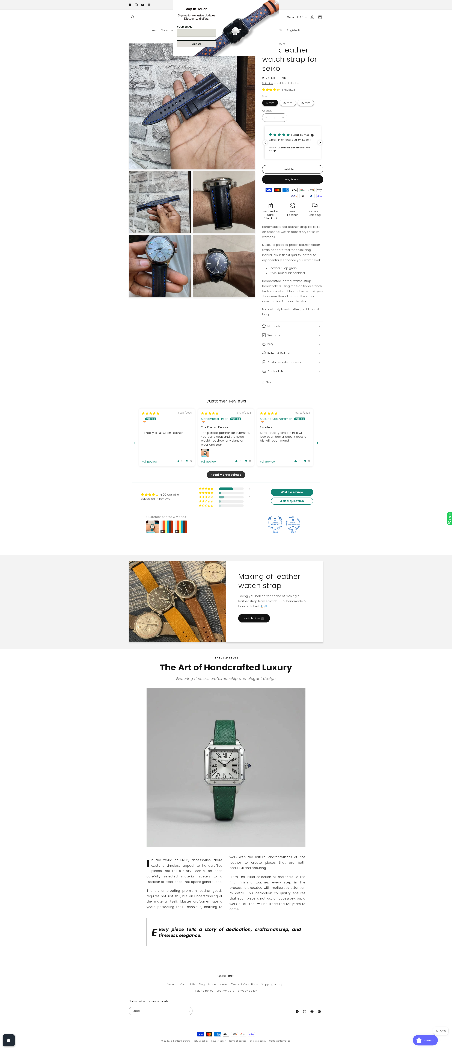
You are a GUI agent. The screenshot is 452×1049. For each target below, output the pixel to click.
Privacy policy (218, 1040)
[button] (133, 17)
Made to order (218, 984)
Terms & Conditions (244, 984)
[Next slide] (317, 443)
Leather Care (225, 990)
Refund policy (204, 990)
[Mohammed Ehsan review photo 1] (205, 452)
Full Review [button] (149, 462)
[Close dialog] (276, 3)
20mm (287, 103)
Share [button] (269, 382)
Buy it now (292, 179)
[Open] (9, 1040)
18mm (270, 103)
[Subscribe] (188, 1011)
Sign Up (196, 43)
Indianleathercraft (180, 1040)
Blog (202, 984)
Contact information (279, 1040)
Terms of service (237, 1040)
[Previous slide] (134, 443)
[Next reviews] (320, 142)
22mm (305, 103)
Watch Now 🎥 (254, 618)
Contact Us (187, 984)
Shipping (267, 83)
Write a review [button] (292, 492)
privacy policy (247, 990)
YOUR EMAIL (184, 26)
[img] (150, 413)
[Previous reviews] (265, 142)
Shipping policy (271, 984)
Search (172, 984)
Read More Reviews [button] (226, 475)
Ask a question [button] (292, 501)
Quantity (267, 110)
